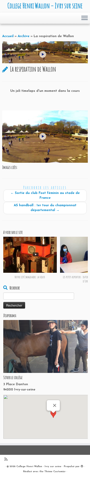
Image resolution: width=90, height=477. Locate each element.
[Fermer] (54, 405)
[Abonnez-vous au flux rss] (7, 459)
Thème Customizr (55, 471)
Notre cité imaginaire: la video (30, 277)
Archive (23, 36)
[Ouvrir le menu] (84, 18)
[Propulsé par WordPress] (81, 465)
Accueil (8, 36)
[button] (53, 417)
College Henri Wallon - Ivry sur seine (38, 466)
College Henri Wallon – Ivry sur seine (45, 5)
